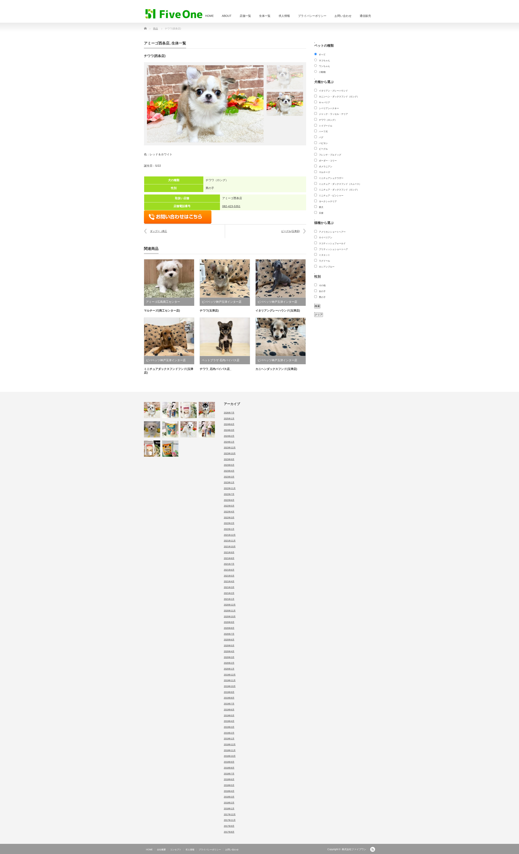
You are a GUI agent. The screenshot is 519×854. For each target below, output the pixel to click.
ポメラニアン (325, 166)
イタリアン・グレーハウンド (333, 90)
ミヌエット (324, 255)
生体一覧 (264, 15)
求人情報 (284, 15)
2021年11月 (230, 540)
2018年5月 (229, 785)
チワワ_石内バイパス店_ (215, 369)
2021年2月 (229, 593)
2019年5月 (229, 715)
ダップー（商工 (158, 231)
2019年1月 (229, 738)
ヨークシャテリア (328, 201)
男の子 (322, 297)
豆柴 (321, 213)
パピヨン (323, 143)
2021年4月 (229, 581)
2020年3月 (229, 657)
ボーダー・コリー (328, 160)
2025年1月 (229, 418)
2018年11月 (230, 750)
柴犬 (321, 207)
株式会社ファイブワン (354, 849)
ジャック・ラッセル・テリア (333, 114)
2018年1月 (229, 808)
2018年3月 (229, 797)
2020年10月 (230, 616)
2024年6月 (229, 424)
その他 (322, 285)
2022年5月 (229, 506)
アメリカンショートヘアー (332, 232)
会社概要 (161, 849)
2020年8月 (229, 628)
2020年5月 (229, 645)
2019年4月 (229, 721)
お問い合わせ (343, 15)
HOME (209, 15)
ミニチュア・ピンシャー (331, 195)
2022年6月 (229, 500)
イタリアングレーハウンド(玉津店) (277, 310)
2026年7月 (229, 412)
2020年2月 (229, 663)
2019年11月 (230, 680)
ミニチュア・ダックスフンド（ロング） (339, 189)
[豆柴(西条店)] (188, 429)
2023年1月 (229, 482)
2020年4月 (229, 651)
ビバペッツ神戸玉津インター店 (221, 301)
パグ (321, 137)
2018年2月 (229, 802)
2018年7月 (229, 773)
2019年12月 (230, 675)
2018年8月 (229, 768)
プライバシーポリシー (312, 15)
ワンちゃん (324, 66)
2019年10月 (230, 686)
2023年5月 (229, 465)
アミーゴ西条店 (156, 43)
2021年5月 (229, 576)
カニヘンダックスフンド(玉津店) (276, 369)
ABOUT (227, 15)
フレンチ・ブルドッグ (330, 155)
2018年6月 (229, 779)
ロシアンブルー (327, 266)
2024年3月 (229, 430)
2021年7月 (229, 564)
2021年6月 (229, 570)
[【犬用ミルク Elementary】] (152, 448)
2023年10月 (230, 453)
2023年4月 (229, 471)
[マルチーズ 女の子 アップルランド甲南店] (152, 429)
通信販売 (365, 15)
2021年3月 (229, 587)
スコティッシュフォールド (332, 243)
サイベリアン (325, 237)
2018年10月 (230, 756)
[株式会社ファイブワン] (174, 13)
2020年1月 (229, 669)
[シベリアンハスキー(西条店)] (207, 410)
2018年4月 (229, 791)
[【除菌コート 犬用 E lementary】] (207, 429)
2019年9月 (229, 692)
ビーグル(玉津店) (290, 231)
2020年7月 (229, 634)
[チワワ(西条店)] (152, 410)
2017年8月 (229, 832)
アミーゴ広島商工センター (163, 301)
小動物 (322, 72)
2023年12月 (230, 447)
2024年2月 (229, 436)
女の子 (322, 291)
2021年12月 (230, 535)
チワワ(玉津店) (209, 310)
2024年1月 (229, 442)
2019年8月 (229, 698)
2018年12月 (230, 744)
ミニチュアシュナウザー (331, 178)
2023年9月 (229, 459)
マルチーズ (324, 172)
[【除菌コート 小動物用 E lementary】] (170, 410)
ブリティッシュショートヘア (333, 249)
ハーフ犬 (323, 131)
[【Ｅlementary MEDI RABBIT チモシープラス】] (170, 429)
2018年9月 (229, 762)
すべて (322, 54)
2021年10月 (230, 546)
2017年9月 (229, 826)
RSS (372, 849)
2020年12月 (230, 605)
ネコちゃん (324, 60)
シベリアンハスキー (329, 108)
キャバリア (324, 102)
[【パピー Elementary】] (170, 448)
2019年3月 (229, 727)
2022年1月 (229, 529)
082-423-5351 (231, 206)
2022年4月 (229, 511)
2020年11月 (230, 610)
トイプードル (325, 126)
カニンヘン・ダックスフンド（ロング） (339, 96)
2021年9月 (229, 552)
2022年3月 (229, 517)
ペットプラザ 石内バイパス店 (220, 360)
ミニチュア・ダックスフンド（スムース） (340, 184)
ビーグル (323, 149)
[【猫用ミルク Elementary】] (188, 410)
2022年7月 (229, 494)
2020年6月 (229, 639)
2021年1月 (229, 599)
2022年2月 (229, 523)
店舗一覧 (245, 15)
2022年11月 (230, 488)
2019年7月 (229, 704)
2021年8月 (229, 558)
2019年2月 (229, 733)
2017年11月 (230, 820)
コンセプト (175, 849)
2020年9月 (229, 622)
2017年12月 (230, 814)
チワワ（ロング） (328, 120)
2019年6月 (229, 709)
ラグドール (324, 261)
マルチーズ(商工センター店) (162, 310)
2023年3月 (229, 477)
